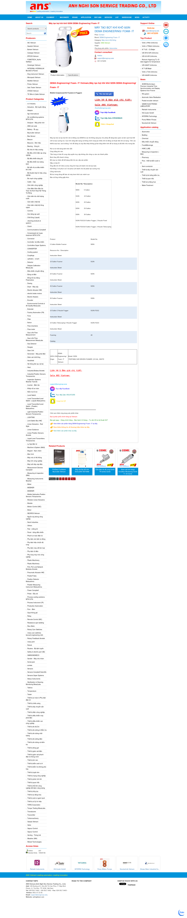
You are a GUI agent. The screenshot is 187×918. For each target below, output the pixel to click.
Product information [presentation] (57, 75)
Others (29, 525)
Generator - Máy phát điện (36, 354)
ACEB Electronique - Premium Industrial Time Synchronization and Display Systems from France (150, 87)
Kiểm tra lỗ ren (32, 392)
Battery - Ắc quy (32, 129)
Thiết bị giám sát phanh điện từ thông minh (35, 755)
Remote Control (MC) (34, 619)
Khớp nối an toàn (33, 388)
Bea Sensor (31, 136)
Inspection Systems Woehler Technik (33, 380)
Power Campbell (33, 590)
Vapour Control (32, 828)
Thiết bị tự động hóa (34, 795)
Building (144, 135)
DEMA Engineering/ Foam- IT (110, 37)
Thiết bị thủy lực (32, 791)
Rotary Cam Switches (34, 629)
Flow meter (31, 329)
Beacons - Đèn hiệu (34, 143)
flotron (29, 322)
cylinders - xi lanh (33, 259)
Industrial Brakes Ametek (35, 370)
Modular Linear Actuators (36, 500)
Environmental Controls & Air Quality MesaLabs (35, 304)
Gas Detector (31, 344)
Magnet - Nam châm (34, 451)
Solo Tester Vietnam (34, 87)
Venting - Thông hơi (34, 835)
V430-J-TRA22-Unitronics (150, 46)
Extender (30, 309)
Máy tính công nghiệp (34, 461)
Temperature (31, 691)
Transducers (31, 811)
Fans (29, 316)
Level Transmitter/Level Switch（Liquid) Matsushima (35, 399)
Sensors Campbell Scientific (36, 672)
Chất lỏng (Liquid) (33, 217)
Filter (29, 319)
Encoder (30, 300)
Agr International (33, 114)
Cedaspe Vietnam (33, 53)
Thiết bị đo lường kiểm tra (150, 175)
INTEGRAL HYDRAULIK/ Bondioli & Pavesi (35, 69)
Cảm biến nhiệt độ (33, 202)
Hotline (99, 55)
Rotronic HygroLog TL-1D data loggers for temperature (150, 60)
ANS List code (32, 126)
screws (29, 665)
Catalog (52, 341)
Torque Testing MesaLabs (36, 808)
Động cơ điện (31, 274)
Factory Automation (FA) (35, 312)
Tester (29, 694)
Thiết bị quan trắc (33, 782)
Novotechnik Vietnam (149, 123)
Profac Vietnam (32, 84)
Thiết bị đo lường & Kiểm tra (37, 730)
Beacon (30, 139)
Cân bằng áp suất (33, 214)
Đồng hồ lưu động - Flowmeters (33, 279)
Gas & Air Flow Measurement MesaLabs (34, 339)
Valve (29, 825)
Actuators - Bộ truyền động (36, 107)
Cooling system (32, 252)
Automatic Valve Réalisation (151, 97)
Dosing (29, 283)
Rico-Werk (31, 626)
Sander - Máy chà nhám (35, 658)
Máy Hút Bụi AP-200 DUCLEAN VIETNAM (82, 470)
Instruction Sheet (56, 255)
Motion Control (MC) (34, 506)
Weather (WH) (32, 838)
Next (73, 479)
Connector (31, 238)
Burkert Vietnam (32, 49)
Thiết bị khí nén (32, 760)
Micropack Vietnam (33, 77)
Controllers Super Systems (36, 245)
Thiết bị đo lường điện (34, 739)
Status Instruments (33, 679)
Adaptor (30, 110)
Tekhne (29, 688)
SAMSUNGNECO (33, 655)
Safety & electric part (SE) (36, 652)
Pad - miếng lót (32, 529)
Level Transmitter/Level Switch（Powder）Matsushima (34, 406)
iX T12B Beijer (147, 68)
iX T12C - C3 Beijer (148, 49)
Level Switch (31, 395)
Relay (29, 616)
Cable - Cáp (31, 182)
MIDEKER (30, 487)
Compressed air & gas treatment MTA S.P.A (34, 234)
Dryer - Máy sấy (32, 287)
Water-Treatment (147, 185)
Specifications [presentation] (73, 75)
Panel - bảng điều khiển (35, 532)
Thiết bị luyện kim (33, 772)
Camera (30, 211)
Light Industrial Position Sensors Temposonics (34, 413)
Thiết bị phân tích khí (34, 779)
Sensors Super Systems (35, 675)
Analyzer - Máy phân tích (35, 122)
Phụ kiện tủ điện (32, 551)
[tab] (57, 75)
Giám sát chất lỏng (33, 357)
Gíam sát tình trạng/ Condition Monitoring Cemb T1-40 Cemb (127, 471)
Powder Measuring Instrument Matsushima (34, 586)
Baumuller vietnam (33, 133)
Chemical (145, 138)
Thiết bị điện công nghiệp (36, 712)
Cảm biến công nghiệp (35, 185)
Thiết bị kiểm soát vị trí (35, 763)
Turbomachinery (33, 818)
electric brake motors (34, 293)
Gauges (30, 347)
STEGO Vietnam (33, 91)
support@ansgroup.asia (105, 58)
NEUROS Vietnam (33, 513)
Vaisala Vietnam (32, 821)
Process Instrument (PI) (35, 602)
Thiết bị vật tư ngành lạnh (36, 798)
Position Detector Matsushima (32, 580)
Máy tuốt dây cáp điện (35, 464)
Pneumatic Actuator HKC (35, 572)
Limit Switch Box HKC (34, 421)
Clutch (29, 226)
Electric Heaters (32, 297)
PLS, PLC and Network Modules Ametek (34, 568)
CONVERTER (32, 249)
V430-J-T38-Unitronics (149, 72)
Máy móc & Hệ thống (34, 457)
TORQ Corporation (33, 805)
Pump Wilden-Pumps (149, 119)
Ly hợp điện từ (32, 444)
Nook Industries (32, 522)
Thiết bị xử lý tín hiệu (34, 801)
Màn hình (30, 454)
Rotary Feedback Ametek (36, 638)
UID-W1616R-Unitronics (150, 53)
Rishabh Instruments (149, 109)
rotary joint (31, 642)
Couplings (30, 255)
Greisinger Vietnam (34, 65)
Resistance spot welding (35, 623)
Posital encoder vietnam (150, 100)
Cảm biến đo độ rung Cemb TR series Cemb (104, 470)
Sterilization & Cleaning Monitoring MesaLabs (34, 683)
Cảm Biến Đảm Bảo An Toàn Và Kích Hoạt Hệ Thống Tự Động (36, 190)
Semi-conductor (147, 166)
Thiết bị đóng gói (33, 748)
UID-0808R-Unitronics (149, 75)
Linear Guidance (33, 429)
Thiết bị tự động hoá (149, 182)
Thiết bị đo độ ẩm (33, 726)
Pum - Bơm (31, 609)
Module (29, 503)
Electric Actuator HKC (34, 290)
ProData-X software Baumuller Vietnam (59, 470)
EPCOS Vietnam (33, 56)
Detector (30, 262)
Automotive (113, 48)
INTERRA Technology (149, 116)
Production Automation (35, 606)
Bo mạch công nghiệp (34, 178)
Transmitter (31, 815)
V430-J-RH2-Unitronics (150, 43)
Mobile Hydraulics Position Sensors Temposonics (35, 495)
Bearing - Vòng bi (33, 146)
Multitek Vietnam (33, 81)
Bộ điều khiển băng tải (35, 158)
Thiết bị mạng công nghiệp (36, 776)
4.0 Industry (31, 103)
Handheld (30, 360)
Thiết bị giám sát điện (34, 751)
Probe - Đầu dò (32, 593)
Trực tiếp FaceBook (62, 389)
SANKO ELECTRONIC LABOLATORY (148, 105)
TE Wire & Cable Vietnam (36, 94)
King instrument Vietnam (35, 74)
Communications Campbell (36, 230)
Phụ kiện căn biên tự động (36, 539)
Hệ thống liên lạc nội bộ (35, 364)
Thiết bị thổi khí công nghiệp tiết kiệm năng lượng (35, 787)
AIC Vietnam (31, 43)
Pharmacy (145, 157)
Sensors (30, 669)
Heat (29, 367)
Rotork (29, 645)
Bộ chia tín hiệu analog (35, 149)
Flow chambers (32, 326)
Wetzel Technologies (34, 842)
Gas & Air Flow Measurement (32, 333)
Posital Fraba (31, 576)
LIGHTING (31, 417)
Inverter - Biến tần (33, 385)
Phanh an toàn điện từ (35, 536)
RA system (145, 94)
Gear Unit (30, 350)
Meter (29, 484)
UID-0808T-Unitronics (149, 65)
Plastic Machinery (33, 560)
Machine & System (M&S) (36, 447)
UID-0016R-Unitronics (149, 56)
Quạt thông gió (32, 612)
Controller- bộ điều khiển (35, 242)
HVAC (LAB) (146, 148)
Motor (29, 510)
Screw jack (31, 662)
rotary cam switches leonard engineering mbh (34, 634)
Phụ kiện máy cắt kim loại (36, 548)
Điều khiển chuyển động (35, 271)
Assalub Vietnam (33, 46)
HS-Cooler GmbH (148, 113)
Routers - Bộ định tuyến (35, 648)
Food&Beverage (147, 145)
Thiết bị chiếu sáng (33, 703)
